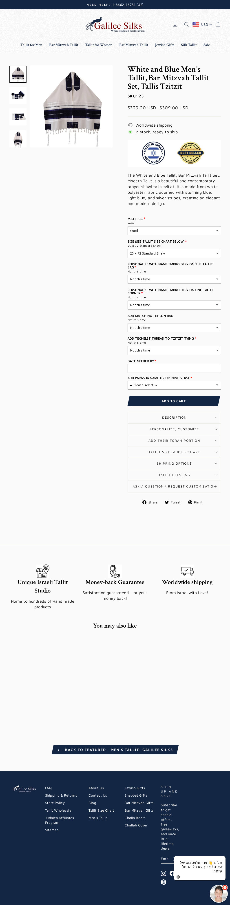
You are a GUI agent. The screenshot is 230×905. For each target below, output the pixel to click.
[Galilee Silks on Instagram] (163, 873)
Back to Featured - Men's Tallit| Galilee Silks (118, 750)
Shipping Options (174, 463)
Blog (92, 803)
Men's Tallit (97, 818)
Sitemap (52, 830)
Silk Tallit (189, 44)
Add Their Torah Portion (174, 440)
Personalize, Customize (174, 429)
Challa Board (135, 818)
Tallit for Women (99, 44)
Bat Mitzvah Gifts (139, 803)
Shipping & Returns (61, 795)
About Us (96, 788)
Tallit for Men (31, 44)
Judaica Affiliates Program (59, 820)
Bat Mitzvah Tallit (133, 44)
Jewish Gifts (164, 44)
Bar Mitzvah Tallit (63, 44)
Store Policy (55, 803)
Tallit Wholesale (58, 810)
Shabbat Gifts (136, 795)
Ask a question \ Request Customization (174, 486)
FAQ (48, 788)
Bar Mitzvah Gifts (139, 810)
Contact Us (97, 795)
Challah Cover (136, 825)
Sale (206, 44)
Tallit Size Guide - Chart (174, 452)
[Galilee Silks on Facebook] (172, 873)
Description (174, 417)
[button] (219, 894)
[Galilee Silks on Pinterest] (163, 882)
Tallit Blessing (174, 475)
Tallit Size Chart (101, 810)
